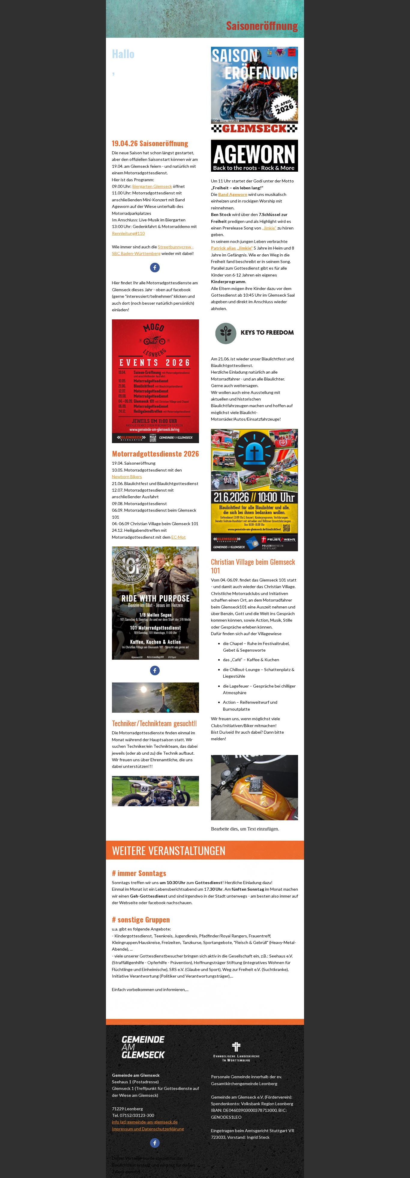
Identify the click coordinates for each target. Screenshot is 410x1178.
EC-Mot (178, 537)
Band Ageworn (232, 194)
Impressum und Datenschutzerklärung (148, 1128)
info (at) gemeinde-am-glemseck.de (145, 1121)
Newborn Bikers (127, 476)
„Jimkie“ (269, 227)
